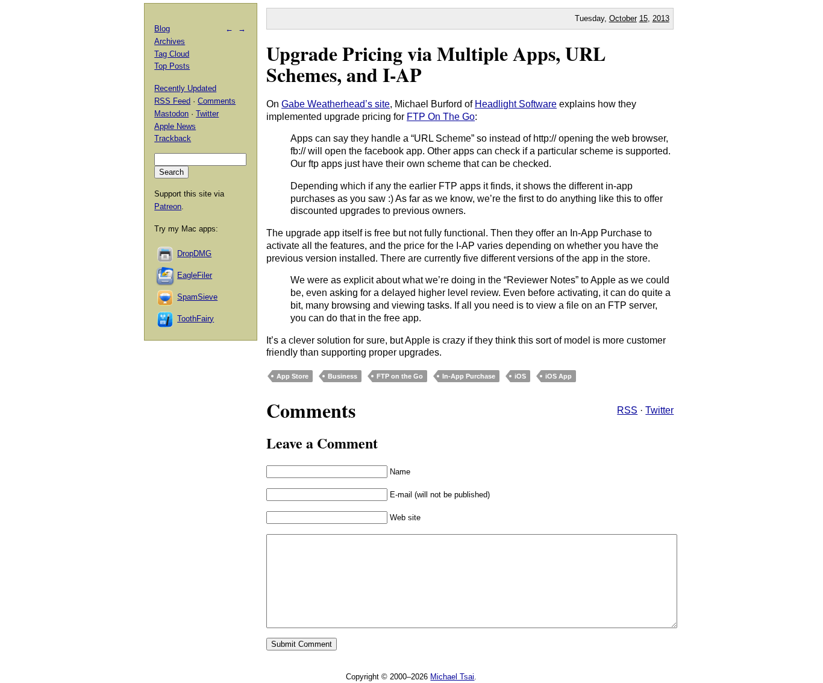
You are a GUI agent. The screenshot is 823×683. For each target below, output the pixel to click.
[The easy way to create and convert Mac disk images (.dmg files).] (165, 253)
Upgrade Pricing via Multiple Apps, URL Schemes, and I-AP (436, 64)
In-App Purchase (468, 376)
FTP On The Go (441, 117)
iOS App (558, 376)
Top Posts (172, 66)
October (623, 18)
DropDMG (194, 253)
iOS (520, 376)
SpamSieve (197, 296)
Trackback (172, 138)
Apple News (175, 126)
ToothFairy (195, 318)
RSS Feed (172, 100)
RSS (627, 410)
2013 (660, 18)
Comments (217, 100)
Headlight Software (516, 104)
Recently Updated (185, 88)
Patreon (167, 206)
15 (643, 18)
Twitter (659, 410)
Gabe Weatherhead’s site (335, 104)
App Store (292, 376)
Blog (162, 28)
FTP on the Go (400, 376)
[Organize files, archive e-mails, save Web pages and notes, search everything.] (165, 275)
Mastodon (171, 113)
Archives (169, 41)
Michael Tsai (452, 676)
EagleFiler (194, 275)
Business (342, 376)
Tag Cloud (171, 53)
